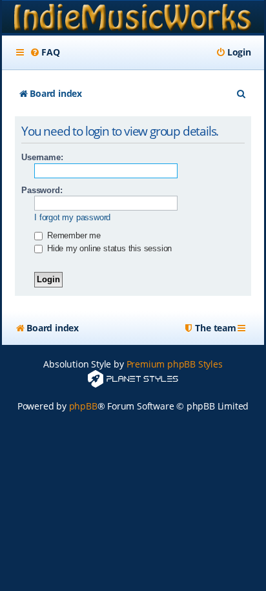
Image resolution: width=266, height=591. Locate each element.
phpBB (83, 406)
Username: (42, 157)
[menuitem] (44, 52)
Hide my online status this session (108, 248)
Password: (41, 190)
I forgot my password (72, 217)
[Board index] (133, 18)
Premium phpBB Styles (175, 364)
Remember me (73, 235)
